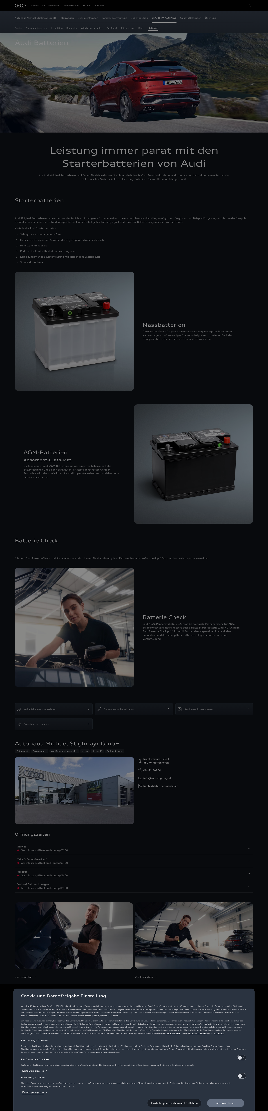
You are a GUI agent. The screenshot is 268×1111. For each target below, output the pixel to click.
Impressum (218, 1033)
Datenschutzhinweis (198, 1033)
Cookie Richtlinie (172, 1033)
